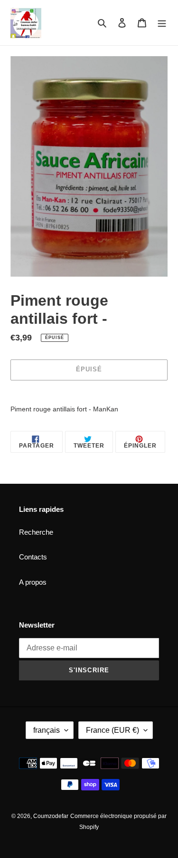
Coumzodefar (50, 816)
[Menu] (162, 22)
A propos (33, 582)
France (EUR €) (112, 730)
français (46, 730)
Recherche (36, 532)
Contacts (33, 557)
